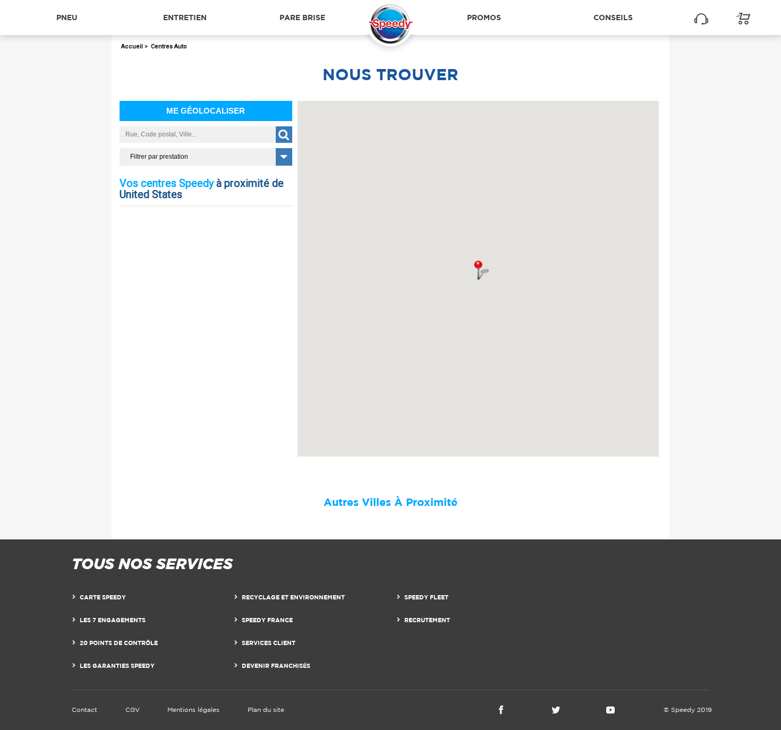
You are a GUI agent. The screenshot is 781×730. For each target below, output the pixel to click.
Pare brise (302, 17)
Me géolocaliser (205, 110)
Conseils (613, 17)
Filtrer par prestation (159, 156)
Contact (84, 709)
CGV (132, 709)
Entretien (185, 17)
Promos (484, 17)
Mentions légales (193, 709)
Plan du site (266, 709)
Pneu (67, 17)
